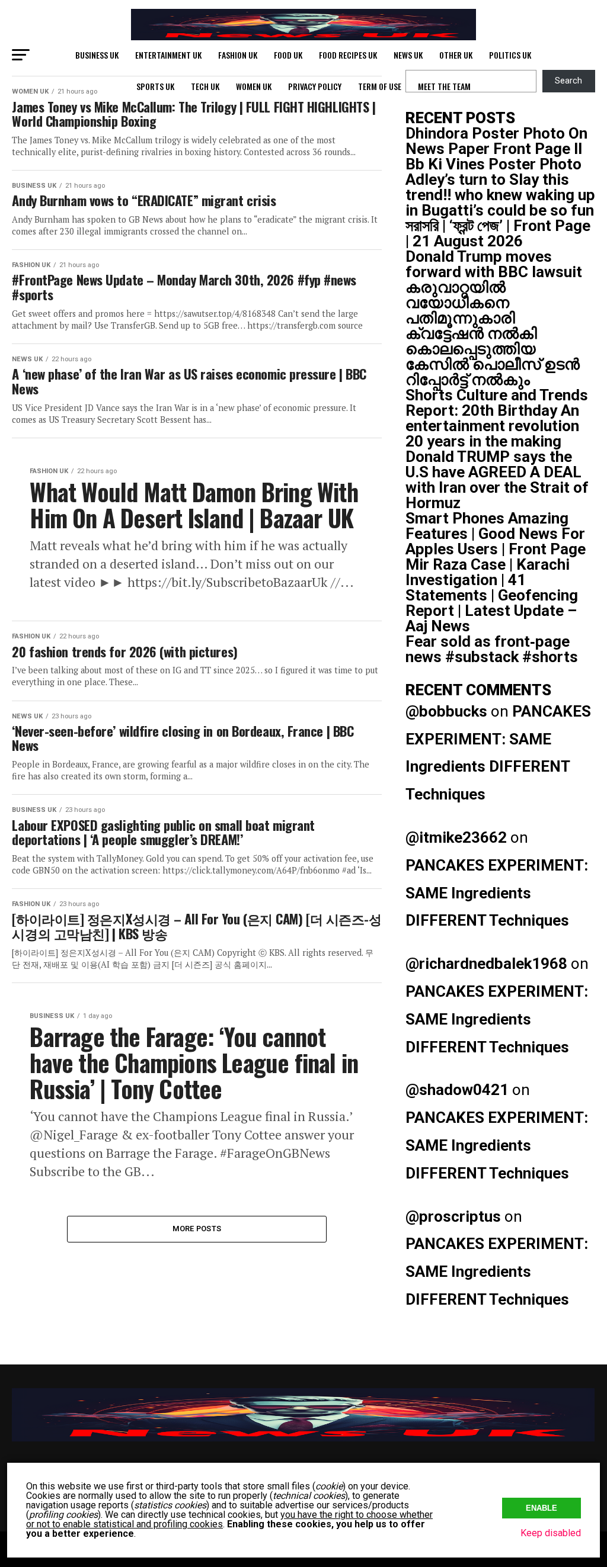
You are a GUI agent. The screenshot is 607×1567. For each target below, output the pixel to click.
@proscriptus (453, 1216)
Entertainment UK (168, 55)
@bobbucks (446, 711)
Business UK (97, 55)
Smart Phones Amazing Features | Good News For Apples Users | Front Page (495, 533)
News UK (408, 55)
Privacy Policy (314, 86)
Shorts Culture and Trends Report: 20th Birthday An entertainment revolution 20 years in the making (496, 418)
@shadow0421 (457, 1090)
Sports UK (155, 86)
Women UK (253, 86)
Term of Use (379, 86)
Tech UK (205, 86)
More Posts (197, 1228)
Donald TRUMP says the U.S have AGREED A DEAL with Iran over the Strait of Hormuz (497, 480)
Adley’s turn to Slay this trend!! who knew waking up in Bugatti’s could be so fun (500, 195)
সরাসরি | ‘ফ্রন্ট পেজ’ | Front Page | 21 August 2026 (497, 233)
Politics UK (510, 55)
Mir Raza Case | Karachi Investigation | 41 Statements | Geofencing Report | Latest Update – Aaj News (491, 595)
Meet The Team (444, 86)
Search (568, 81)
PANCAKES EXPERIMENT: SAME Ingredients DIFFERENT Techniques (496, 893)
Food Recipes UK (348, 55)
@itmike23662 (456, 837)
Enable (541, 1508)
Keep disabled (550, 1533)
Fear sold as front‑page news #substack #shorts (491, 649)
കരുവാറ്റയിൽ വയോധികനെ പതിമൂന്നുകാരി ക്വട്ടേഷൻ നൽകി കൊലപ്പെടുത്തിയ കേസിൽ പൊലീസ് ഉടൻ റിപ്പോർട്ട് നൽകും (492, 333)
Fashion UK (237, 55)
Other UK (455, 55)
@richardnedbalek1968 (486, 963)
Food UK (288, 55)
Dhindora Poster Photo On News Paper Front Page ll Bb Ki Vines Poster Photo (496, 148)
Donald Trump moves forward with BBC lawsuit (493, 264)
